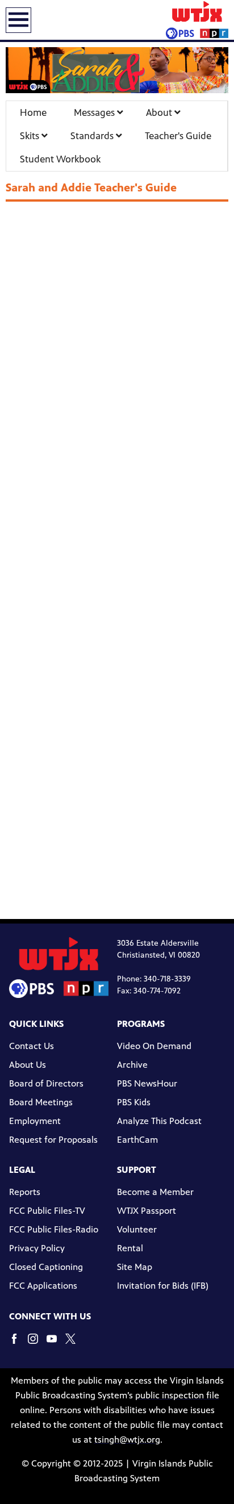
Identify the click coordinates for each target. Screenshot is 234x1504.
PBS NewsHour (147, 1083)
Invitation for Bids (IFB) (162, 1285)
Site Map (134, 1266)
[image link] (117, 70)
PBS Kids (134, 1102)
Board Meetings (41, 1102)
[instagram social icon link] (37, 1344)
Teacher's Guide (178, 135)
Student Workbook (60, 159)
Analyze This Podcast (159, 1121)
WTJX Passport (146, 1210)
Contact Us (31, 1046)
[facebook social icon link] (18, 1344)
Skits (30, 135)
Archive (132, 1064)
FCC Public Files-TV (47, 1210)
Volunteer (137, 1229)
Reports (24, 1192)
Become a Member (155, 1192)
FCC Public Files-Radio (53, 1229)
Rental (130, 1248)
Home (33, 112)
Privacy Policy (37, 1248)
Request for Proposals (53, 1139)
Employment (35, 1121)
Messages (95, 112)
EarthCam (137, 1139)
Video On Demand (154, 1046)
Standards (93, 135)
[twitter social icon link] (74, 1344)
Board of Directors (46, 1083)
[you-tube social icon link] (56, 1344)
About (160, 112)
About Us (27, 1064)
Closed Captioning (46, 1266)
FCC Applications (43, 1285)
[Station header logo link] (197, 20)
